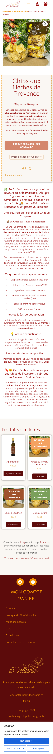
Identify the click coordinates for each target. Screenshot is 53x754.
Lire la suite (40, 476)
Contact (10, 608)
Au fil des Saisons (16, 11)
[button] (28, 4)
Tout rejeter (38, 748)
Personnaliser (13, 748)
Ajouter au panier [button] (13, 473)
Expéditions (12, 635)
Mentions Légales (16, 621)
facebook (45, 542)
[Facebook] (20, 582)
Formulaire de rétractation (21, 642)
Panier (26, 598)
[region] (26, 738)
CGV (8, 628)
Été (26, 11)
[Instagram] (33, 582)
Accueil (4, 11)
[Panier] (45, 4)
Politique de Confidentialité (21, 615)
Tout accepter (26, 740)
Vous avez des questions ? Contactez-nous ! (26, 558)
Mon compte (26, 592)
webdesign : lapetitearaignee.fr (26, 716)
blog (22, 542)
